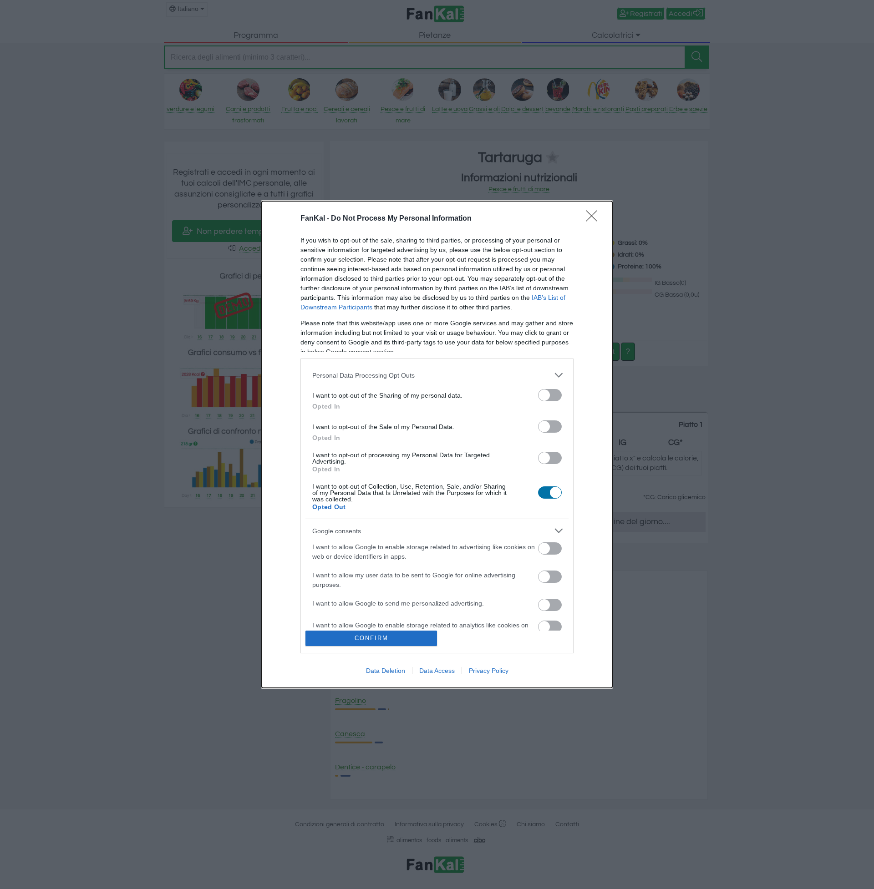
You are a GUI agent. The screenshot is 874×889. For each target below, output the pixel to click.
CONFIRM (371, 638)
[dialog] (437, 444)
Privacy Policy (488, 670)
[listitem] (437, 375)
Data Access (437, 670)
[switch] (550, 395)
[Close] (594, 218)
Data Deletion (385, 670)
